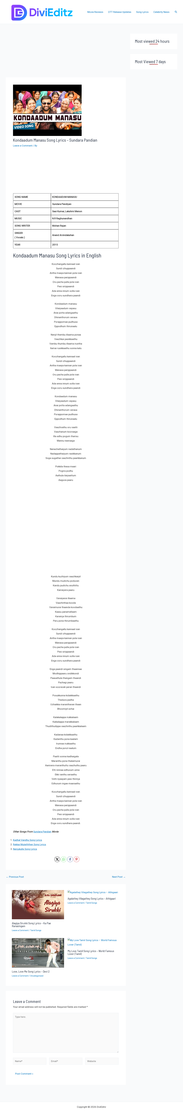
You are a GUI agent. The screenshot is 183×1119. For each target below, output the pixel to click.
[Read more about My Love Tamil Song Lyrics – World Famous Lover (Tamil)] (94, 942)
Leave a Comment (22, 145)
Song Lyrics (142, 12)
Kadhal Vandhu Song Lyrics (27, 840)
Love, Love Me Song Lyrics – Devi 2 (31, 971)
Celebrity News (161, 12)
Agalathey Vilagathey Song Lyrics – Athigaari (92, 898)
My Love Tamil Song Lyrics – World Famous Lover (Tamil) (91, 952)
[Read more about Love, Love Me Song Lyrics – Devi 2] (38, 952)
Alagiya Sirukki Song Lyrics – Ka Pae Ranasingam (31, 924)
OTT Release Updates (119, 12)
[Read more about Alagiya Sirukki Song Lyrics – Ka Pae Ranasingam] (38, 904)
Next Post (119, 877)
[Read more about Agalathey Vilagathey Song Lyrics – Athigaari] (93, 892)
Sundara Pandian (42, 831)
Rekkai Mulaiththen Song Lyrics (29, 844)
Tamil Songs (35, 930)
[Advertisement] (66, 55)
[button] (176, 12)
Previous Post (15, 877)
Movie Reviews (95, 12)
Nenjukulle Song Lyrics (25, 849)
